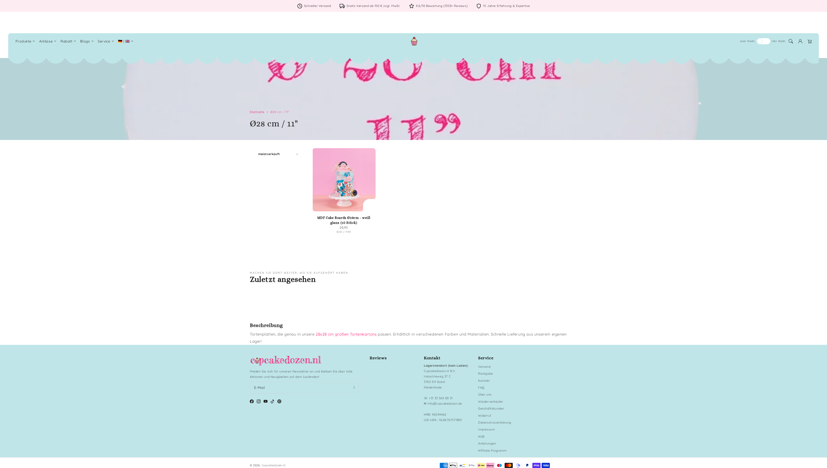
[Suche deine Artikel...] (791, 41)
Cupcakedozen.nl (274, 465)
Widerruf (484, 416)
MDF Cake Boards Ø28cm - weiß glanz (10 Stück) (343, 220)
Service (104, 41)
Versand (484, 367)
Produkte (23, 41)
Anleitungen (487, 443)
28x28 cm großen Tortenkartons (346, 334)
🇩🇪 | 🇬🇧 (124, 41)
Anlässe (46, 41)
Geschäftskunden (491, 408)
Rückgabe (485, 373)
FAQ (481, 387)
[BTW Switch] (763, 41)
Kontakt (484, 381)
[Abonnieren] (354, 387)
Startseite (257, 112)
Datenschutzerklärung (494, 422)
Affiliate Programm (492, 450)
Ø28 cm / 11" (279, 112)
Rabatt (66, 41)
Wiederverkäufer (490, 402)
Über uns (485, 394)
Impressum (486, 429)
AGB (481, 436)
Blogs (85, 41)
